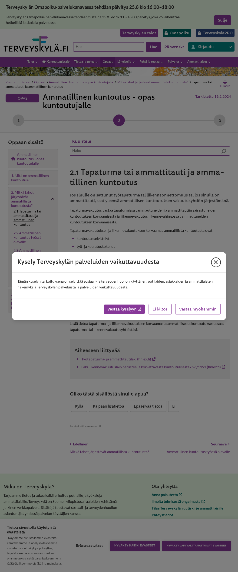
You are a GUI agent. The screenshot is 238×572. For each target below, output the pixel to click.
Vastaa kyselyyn (122, 309)
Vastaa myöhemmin (198, 309)
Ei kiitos (160, 309)
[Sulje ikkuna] (216, 262)
